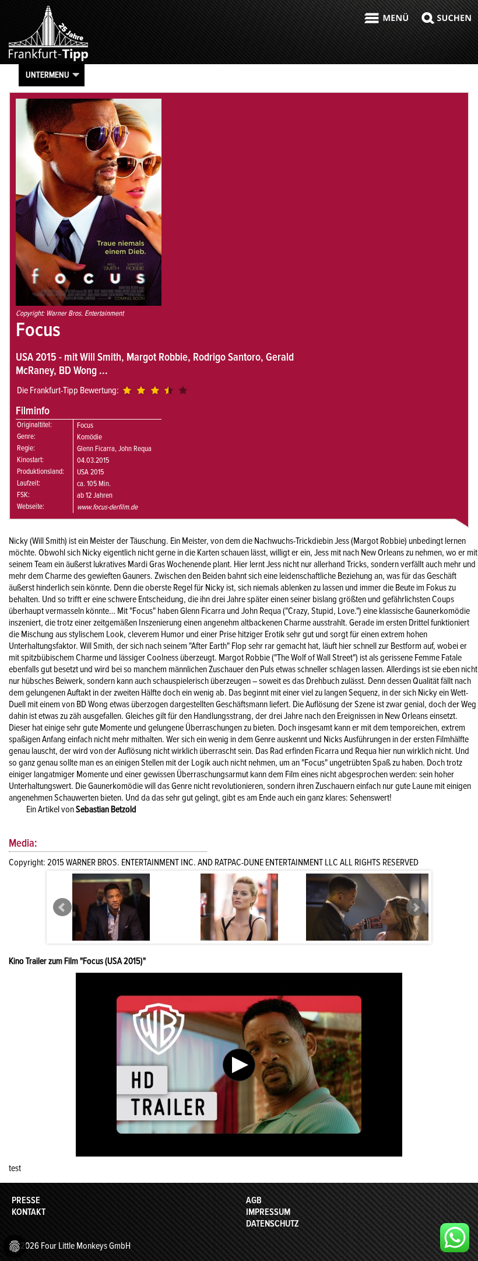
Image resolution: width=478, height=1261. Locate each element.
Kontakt (28, 1212)
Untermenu (47, 74)
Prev (62, 907)
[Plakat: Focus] (88, 303)
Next (415, 907)
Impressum (268, 1212)
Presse (26, 1200)
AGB (254, 1200)
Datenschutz (272, 1223)
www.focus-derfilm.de (107, 507)
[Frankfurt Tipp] (48, 61)
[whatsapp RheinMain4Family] (454, 1237)
